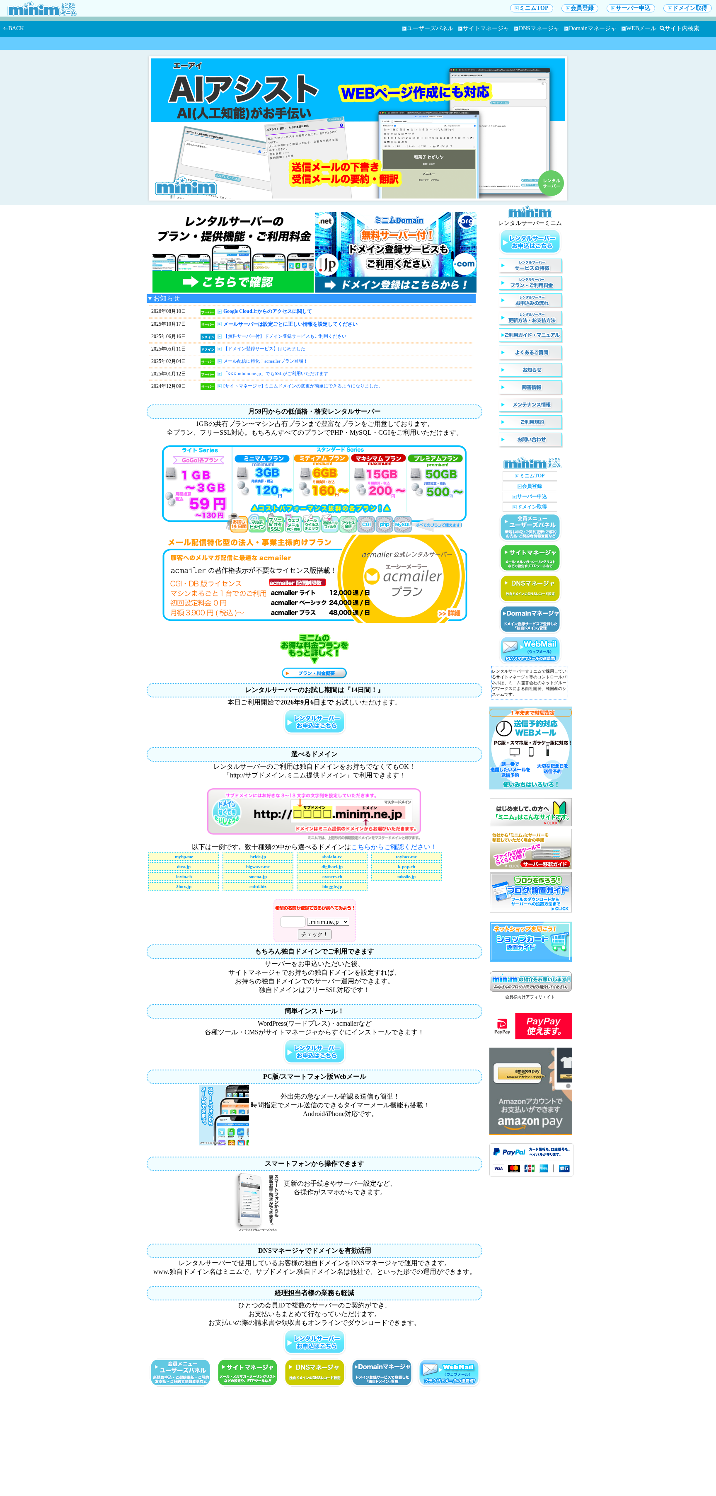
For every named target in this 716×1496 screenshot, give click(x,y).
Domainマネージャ (593, 28)
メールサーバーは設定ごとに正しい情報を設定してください (290, 324)
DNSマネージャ (539, 28)
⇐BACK (13, 28)
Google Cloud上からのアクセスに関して (267, 311)
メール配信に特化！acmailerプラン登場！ (265, 360)
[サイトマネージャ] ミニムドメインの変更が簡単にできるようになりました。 (303, 385)
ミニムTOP (534, 8)
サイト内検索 (682, 28)
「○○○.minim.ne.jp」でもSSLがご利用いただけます (275, 373)
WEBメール (641, 28)
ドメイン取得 (689, 8)
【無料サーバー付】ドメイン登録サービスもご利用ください (284, 336)
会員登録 (582, 8)
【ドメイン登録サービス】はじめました (264, 348)
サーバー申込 (633, 8)
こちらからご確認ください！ (394, 846)
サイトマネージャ (486, 28)
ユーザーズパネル (430, 28)
